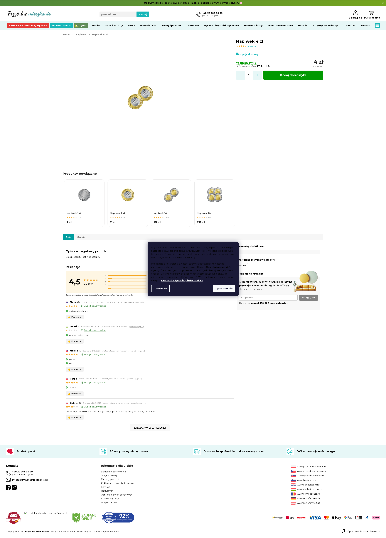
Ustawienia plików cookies (175, 273)
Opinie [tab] (81, 237)
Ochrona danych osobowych (116, 494)
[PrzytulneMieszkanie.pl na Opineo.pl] (45, 513)
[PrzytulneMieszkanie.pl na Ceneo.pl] (84, 517)
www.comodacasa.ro (308, 493)
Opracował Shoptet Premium (363, 531)
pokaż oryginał (136, 302)
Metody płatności (110, 479)
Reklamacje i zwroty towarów (117, 483)
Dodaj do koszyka (293, 75)
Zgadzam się (224, 288)
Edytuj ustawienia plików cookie (101, 531)
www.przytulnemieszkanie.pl (313, 466)
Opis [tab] (68, 237)
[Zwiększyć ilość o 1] (257, 75)
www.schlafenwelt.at (308, 503)
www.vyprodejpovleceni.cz (311, 471)
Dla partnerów (109, 502)
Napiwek (242, 265)
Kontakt (105, 487)
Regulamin (107, 490)
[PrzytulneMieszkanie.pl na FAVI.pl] (13, 517)
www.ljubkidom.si (306, 480)
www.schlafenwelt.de (308, 498)
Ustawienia (160, 288)
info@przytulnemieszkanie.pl (30, 480)
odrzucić (156, 277)
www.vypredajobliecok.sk (311, 475)
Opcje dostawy (249, 54)
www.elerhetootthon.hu (310, 489)
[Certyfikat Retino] (118, 517)
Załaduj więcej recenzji (150, 427)
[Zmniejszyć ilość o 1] (240, 75)
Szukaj (143, 14)
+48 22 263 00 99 (22, 471)
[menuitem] (28, 25)
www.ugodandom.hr (308, 484)
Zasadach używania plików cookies (182, 280)
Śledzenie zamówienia (113, 471)
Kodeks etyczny (110, 498)
